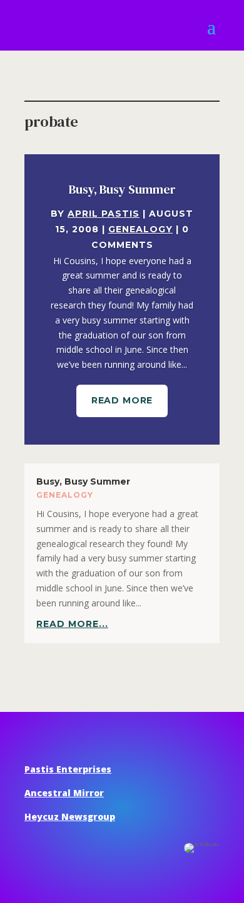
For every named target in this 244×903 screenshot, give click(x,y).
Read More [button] (122, 400)
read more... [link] (72, 623)
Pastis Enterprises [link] (67, 769)
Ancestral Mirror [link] (64, 793)
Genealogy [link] (140, 229)
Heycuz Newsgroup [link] (69, 816)
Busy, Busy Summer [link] (122, 189)
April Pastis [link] (104, 213)
